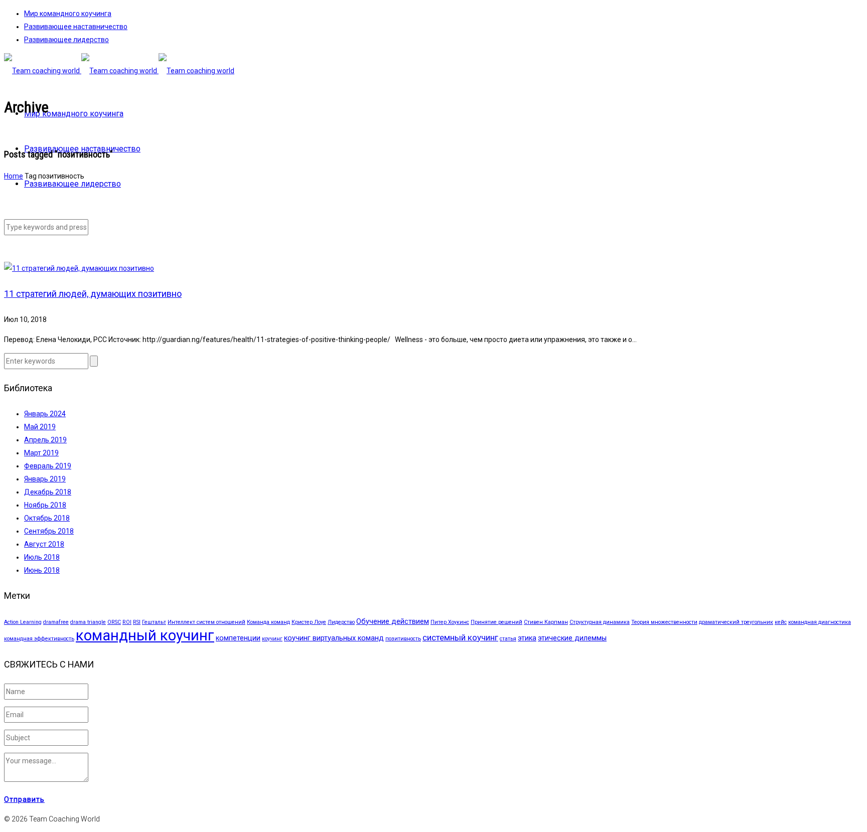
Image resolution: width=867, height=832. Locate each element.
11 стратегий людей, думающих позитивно (93, 293)
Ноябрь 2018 (45, 505)
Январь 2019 (45, 479)
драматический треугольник (736, 622)
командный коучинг (145, 635)
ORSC (114, 622)
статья (508, 638)
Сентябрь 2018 (49, 531)
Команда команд (268, 622)
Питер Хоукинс (449, 622)
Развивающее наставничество (75, 27)
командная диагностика (819, 622)
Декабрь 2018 (47, 492)
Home (13, 176)
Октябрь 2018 (47, 518)
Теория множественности (664, 622)
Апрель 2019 (45, 440)
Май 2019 (40, 427)
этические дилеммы (572, 638)
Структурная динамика (599, 622)
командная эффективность (39, 638)
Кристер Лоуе (309, 622)
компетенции (238, 638)
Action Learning (23, 622)
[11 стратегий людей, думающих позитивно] (79, 268)
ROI (126, 622)
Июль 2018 (42, 557)
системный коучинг (460, 637)
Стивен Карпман (546, 622)
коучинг (272, 638)
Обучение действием (392, 621)
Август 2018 (44, 544)
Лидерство (341, 622)
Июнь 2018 (42, 570)
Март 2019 (41, 453)
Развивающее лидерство (66, 40)
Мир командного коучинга (67, 14)
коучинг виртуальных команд (334, 638)
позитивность (403, 638)
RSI (136, 622)
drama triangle (88, 622)
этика (527, 638)
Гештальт (154, 622)
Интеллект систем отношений (206, 622)
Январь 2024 (45, 414)
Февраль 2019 (47, 466)
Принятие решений (496, 622)
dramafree (56, 622)
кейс (781, 622)
